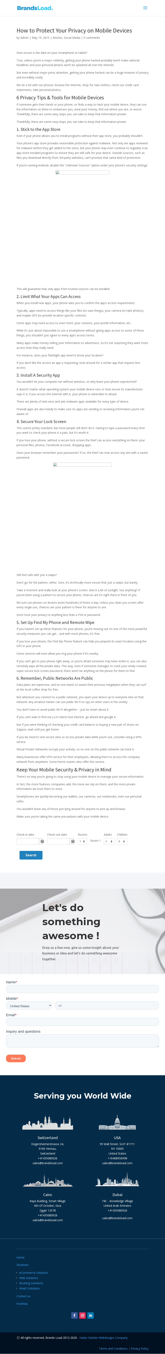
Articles (57, 38)
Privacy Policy (139, 1348)
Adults (108, 834)
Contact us (23, 1296)
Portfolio (22, 1304)
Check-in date (25, 834)
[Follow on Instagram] (82, 1315)
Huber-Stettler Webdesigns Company (103, 1338)
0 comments (92, 38)
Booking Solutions (31, 1283)
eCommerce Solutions (33, 1273)
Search (31, 855)
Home (20, 1257)
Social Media (72, 38)
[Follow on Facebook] (74, 1315)
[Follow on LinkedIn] (90, 1315)
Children (122, 834)
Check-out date (57, 834)
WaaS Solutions (29, 1288)
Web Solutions (28, 1278)
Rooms (82, 834)
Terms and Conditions (113, 1348)
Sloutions (22, 1265)
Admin (24, 38)
